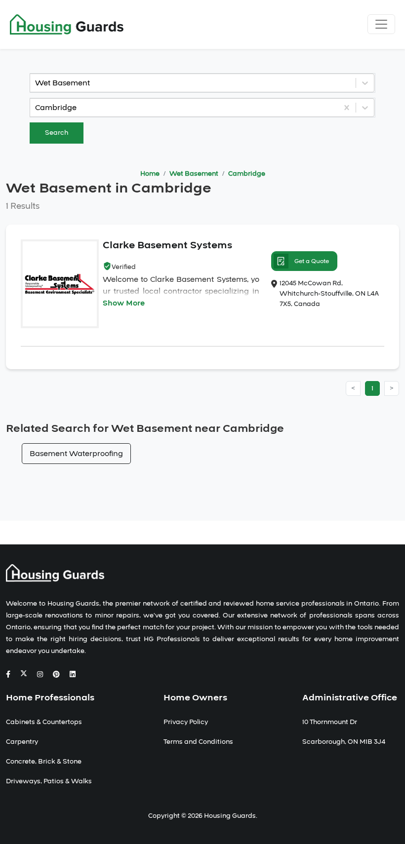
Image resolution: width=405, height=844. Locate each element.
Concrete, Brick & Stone (43, 762)
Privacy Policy (185, 722)
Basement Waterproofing (76, 453)
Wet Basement (193, 174)
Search (56, 133)
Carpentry (22, 742)
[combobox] (36, 83)
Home (150, 174)
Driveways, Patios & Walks (49, 781)
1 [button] (372, 388)
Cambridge (246, 174)
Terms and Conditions (198, 742)
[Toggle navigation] (381, 24)
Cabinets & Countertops (44, 722)
